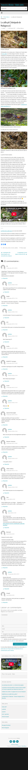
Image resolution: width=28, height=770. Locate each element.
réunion (12, 247)
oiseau (6, 247)
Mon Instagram (5, 727)
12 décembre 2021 (12, 28)
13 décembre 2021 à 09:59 (11, 268)
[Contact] (10, 741)
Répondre (5, 278)
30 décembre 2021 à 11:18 (11, 470)
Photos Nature (6, 17)
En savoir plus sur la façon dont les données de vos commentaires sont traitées (14, 648)
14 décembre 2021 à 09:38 (11, 348)
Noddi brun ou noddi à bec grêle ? (9, 694)
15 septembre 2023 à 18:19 (13, 574)
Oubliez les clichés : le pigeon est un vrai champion (14, 691)
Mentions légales (14, 744)
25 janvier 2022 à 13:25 (12, 312)
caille (4, 247)
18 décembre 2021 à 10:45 (11, 443)
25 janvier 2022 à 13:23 (12, 431)
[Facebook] (14, 741)
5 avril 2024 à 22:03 (10, 595)
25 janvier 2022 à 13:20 (12, 487)
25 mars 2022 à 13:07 (10, 499)
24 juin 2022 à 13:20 (12, 512)
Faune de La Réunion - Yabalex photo (12, 5)
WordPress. (24, 746)
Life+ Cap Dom (5, 714)
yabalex (3, 28)
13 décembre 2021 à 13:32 (11, 324)
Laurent (4, 711)
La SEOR (4, 709)
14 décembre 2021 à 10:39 (11, 363)
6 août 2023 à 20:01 (10, 534)
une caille (4, 54)
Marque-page (23, 247)
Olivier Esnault (5, 716)
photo (9, 247)
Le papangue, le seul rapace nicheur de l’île (21, 253)
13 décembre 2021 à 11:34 (11, 298)
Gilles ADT (4, 707)
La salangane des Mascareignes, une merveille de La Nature (6, 254)
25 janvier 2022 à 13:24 (12, 375)
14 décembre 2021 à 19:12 (11, 414)
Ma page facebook (6, 725)
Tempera (19, 746)
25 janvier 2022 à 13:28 (12, 284)
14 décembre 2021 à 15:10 (11, 387)
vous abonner (12, 641)
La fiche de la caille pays (6, 231)
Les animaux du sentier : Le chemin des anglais (13, 685)
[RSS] (17, 741)
